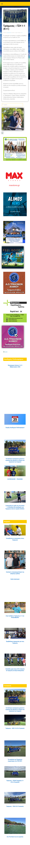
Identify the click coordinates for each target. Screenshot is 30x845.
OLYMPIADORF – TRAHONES (15, 479)
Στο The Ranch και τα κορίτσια (15, 837)
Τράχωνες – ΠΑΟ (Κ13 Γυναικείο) (15, 806)
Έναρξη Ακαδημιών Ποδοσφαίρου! (15, 427)
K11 (22, 32)
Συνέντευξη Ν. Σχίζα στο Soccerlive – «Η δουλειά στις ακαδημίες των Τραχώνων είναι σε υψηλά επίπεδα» (15, 507)
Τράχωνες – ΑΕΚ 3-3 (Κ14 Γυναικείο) (15, 728)
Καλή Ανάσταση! (15, 579)
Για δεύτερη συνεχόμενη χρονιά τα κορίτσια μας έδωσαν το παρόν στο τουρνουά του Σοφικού (15, 460)
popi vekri (9, 32)
